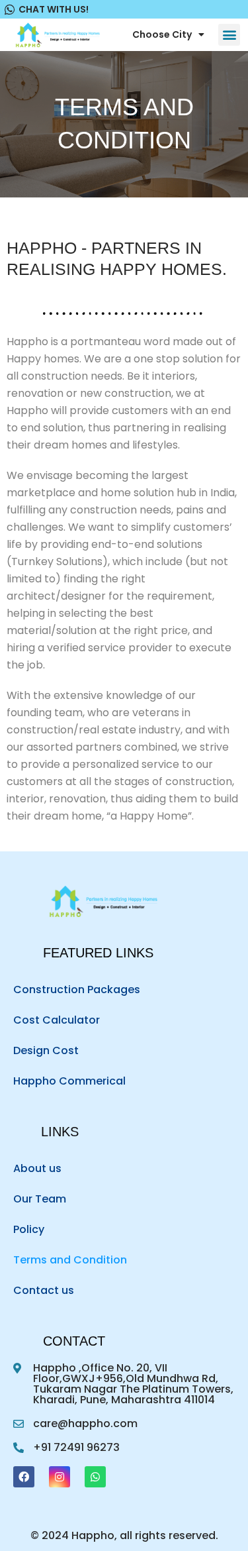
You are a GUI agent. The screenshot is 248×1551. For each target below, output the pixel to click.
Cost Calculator (56, 1020)
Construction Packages (76, 989)
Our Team (39, 1198)
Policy (28, 1229)
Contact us (43, 1290)
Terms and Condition (70, 1259)
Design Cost (46, 1050)
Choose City (162, 34)
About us (37, 1168)
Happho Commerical (69, 1081)
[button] (229, 35)
